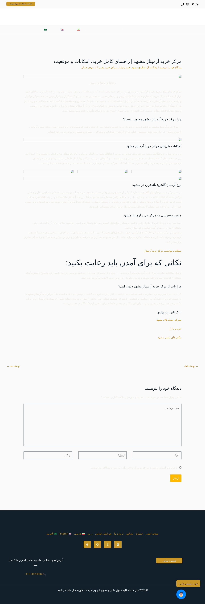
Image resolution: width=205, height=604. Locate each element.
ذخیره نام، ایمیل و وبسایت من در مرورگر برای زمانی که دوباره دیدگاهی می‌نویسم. (134, 467)
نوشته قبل (191, 366)
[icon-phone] (182, 4)
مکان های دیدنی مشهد (169, 337)
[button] (181, 594)
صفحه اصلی (152, 533)
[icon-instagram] (187, 4)
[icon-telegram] (192, 4)
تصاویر (129, 533)
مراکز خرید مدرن (107, 67)
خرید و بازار (124, 67)
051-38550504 (33, 574)
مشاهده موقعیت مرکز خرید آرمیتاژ (162, 250)
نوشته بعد (13, 366)
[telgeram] (118, 544)
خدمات (139, 533)
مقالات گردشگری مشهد (144, 67)
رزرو (90, 533)
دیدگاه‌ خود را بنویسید (170, 67)
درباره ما (118, 533)
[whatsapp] (107, 544)
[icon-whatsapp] (197, 4)
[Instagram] (97, 544)
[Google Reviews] (87, 544)
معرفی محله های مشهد (168, 320)
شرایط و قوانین (103, 533)
